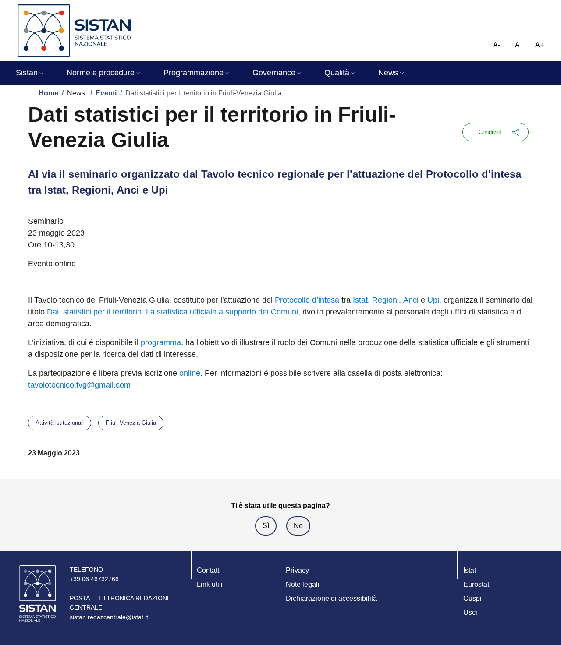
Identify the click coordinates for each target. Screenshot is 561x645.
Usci (470, 612)
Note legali (303, 584)
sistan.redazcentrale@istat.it (109, 616)
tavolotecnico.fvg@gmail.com (79, 385)
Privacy (297, 570)
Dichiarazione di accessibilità (331, 598)
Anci (411, 300)
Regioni (385, 300)
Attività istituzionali (60, 422)
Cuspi (472, 598)
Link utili (210, 584)
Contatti (209, 570)
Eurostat (476, 584)
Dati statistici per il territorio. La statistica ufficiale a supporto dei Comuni (172, 311)
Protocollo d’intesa (307, 300)
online (189, 373)
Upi (433, 300)
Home (48, 93)
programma (161, 342)
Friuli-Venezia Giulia (131, 422)
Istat (360, 300)
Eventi (106, 93)
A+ (539, 45)
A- (496, 45)
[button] (30, 73)
